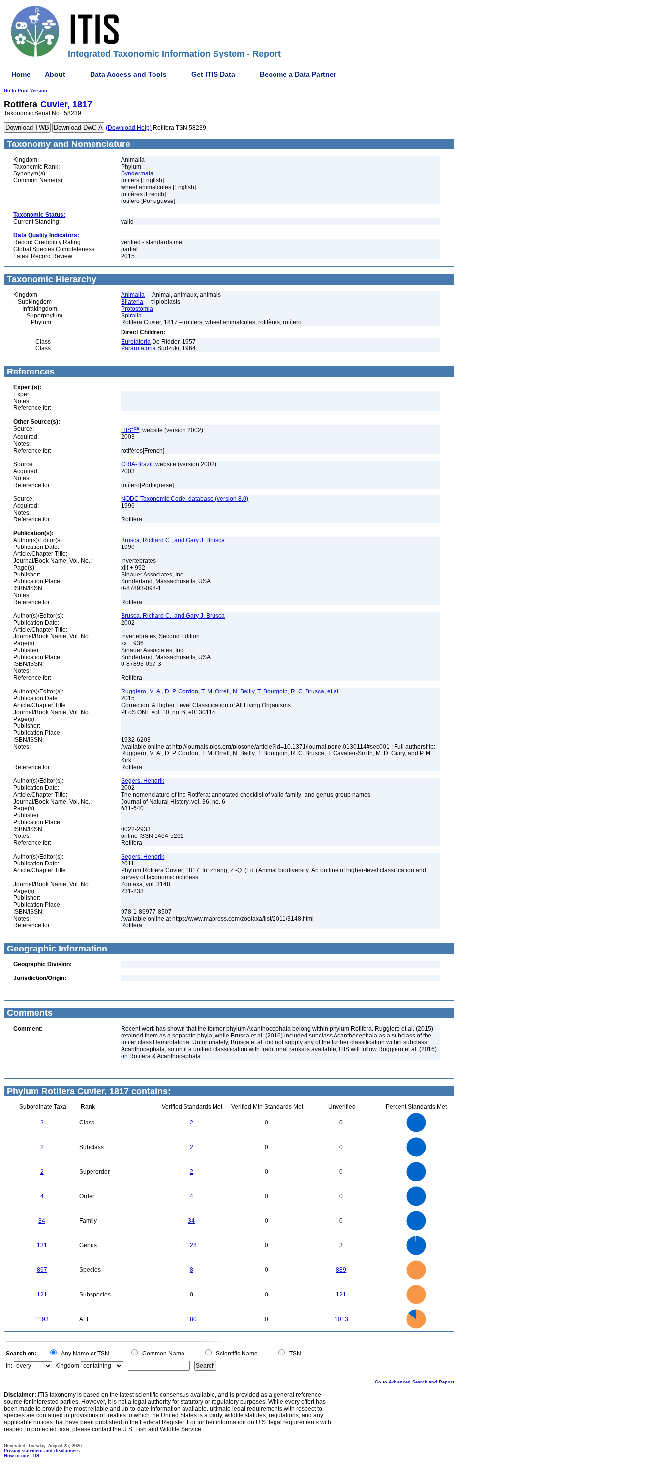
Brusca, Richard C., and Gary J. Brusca (173, 540)
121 (42, 1294)
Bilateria (132, 301)
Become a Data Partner (298, 74)
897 (42, 1270)
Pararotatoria (138, 348)
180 (191, 1319)
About (55, 74)
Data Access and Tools (128, 74)
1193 (42, 1319)
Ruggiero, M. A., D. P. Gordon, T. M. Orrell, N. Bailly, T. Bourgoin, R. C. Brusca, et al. (230, 691)
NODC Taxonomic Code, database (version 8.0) (184, 498)
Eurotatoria (136, 341)
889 (341, 1270)
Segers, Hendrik (142, 781)
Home (21, 74)
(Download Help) (129, 127)
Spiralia (131, 315)
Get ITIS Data (213, 74)
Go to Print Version (25, 90)
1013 (341, 1319)
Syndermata (137, 173)
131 (42, 1245)
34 (41, 1220)
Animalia (133, 294)
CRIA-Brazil (137, 464)
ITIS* (130, 430)
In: (9, 1365)
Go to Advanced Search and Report (414, 1382)
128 (191, 1245)
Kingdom (67, 1365)
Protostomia (137, 308)
